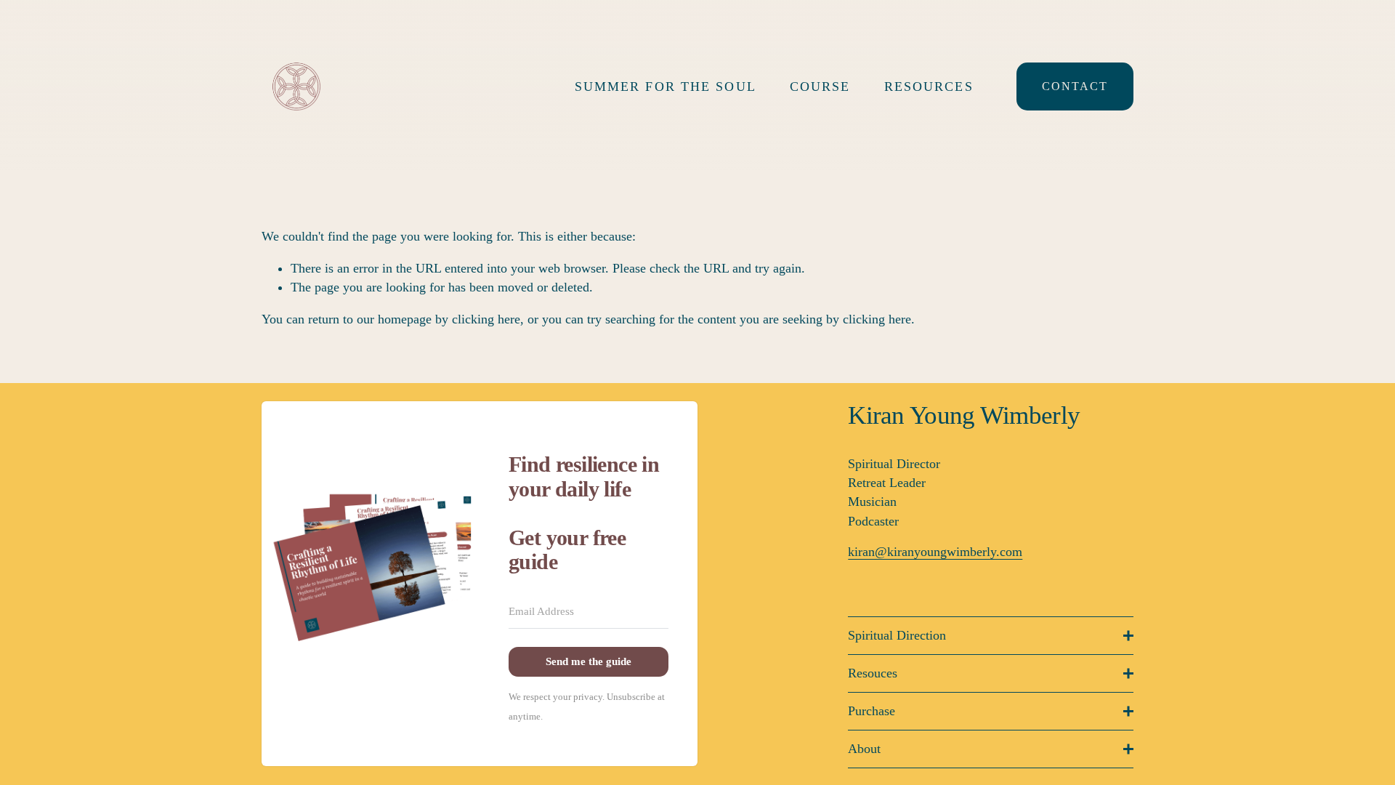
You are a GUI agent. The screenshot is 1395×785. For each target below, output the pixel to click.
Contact (1074, 86)
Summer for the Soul (665, 86)
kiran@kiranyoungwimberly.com (935, 551)
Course (820, 86)
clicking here (486, 319)
